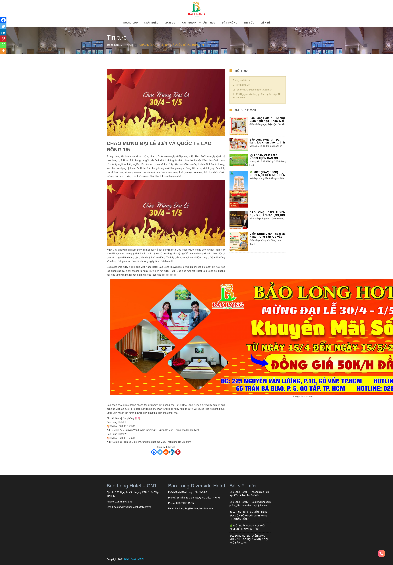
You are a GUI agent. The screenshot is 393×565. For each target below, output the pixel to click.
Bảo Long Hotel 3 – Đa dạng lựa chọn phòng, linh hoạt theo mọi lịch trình (267, 142)
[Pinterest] (178, 452)
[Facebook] (154, 452)
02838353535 (243, 85)
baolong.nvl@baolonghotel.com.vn (254, 89)
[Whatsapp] (3, 45)
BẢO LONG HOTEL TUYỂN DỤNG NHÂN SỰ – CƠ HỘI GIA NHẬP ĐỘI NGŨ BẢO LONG (249, 539)
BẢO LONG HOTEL (134, 559)
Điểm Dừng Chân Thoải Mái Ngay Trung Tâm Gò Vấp (267, 235)
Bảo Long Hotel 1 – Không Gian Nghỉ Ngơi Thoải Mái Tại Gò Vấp (267, 120)
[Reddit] (166, 452)
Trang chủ (113, 44)
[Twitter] (160, 452)
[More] (3, 51)
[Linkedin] (172, 452)
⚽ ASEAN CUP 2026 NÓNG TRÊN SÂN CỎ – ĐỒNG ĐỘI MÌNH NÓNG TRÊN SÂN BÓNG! (248, 515)
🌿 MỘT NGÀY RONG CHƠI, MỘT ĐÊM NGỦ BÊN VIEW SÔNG (267, 175)
